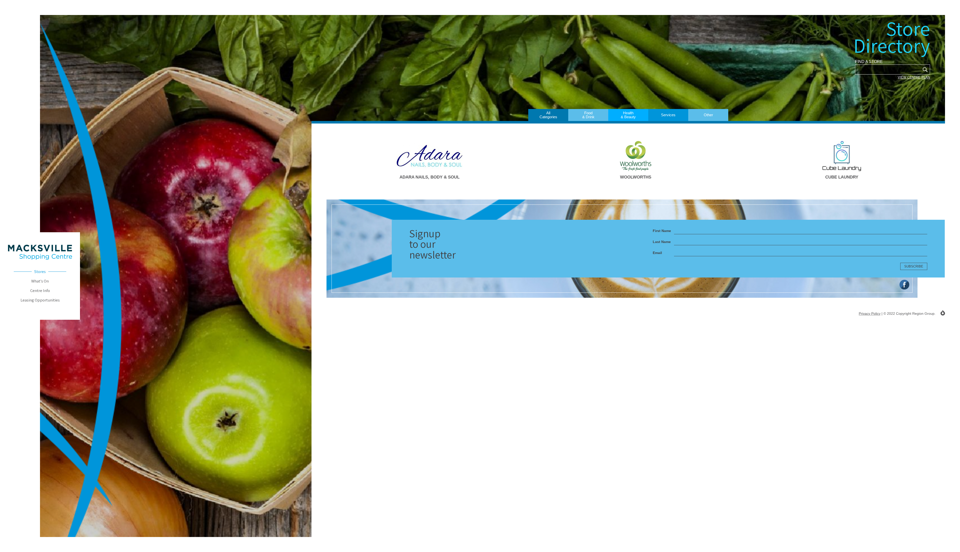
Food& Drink (588, 115)
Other (708, 115)
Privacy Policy (869, 314)
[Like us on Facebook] (904, 285)
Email (657, 253)
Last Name (662, 242)
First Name (662, 231)
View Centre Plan (914, 77)
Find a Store (869, 62)
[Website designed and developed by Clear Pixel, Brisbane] (942, 313)
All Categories (548, 115)
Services (668, 115)
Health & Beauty (628, 115)
